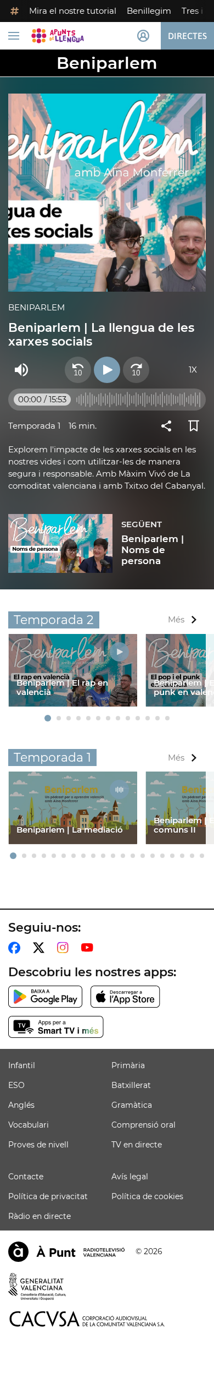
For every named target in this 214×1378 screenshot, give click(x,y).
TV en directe (136, 1145)
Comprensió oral (143, 1125)
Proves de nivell (38, 1145)
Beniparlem (107, 63)
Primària (128, 1065)
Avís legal (129, 1177)
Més (176, 619)
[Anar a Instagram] (65, 947)
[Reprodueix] (107, 370)
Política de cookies (147, 1196)
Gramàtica (131, 1105)
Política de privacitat (48, 1196)
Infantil (21, 1065)
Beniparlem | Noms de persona (152, 549)
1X (193, 369)
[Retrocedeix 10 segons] (78, 370)
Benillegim (149, 11)
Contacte (25, 1177)
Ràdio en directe (39, 1216)
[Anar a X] (41, 947)
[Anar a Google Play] (45, 997)
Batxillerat (131, 1085)
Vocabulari (28, 1125)
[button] (47, 718)
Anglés (21, 1105)
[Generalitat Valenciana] (37, 1286)
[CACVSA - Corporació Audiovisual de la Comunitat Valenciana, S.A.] (87, 1319)
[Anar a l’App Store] (125, 997)
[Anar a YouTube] (89, 947)
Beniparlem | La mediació (69, 829)
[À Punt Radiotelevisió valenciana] (66, 1252)
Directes (187, 36)
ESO (16, 1085)
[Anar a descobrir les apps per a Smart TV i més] (56, 1027)
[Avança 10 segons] (136, 370)
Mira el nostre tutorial (72, 11)
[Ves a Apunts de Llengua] (58, 36)
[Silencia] (21, 370)
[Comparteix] (169, 425)
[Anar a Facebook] (16, 947)
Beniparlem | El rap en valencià (62, 687)
